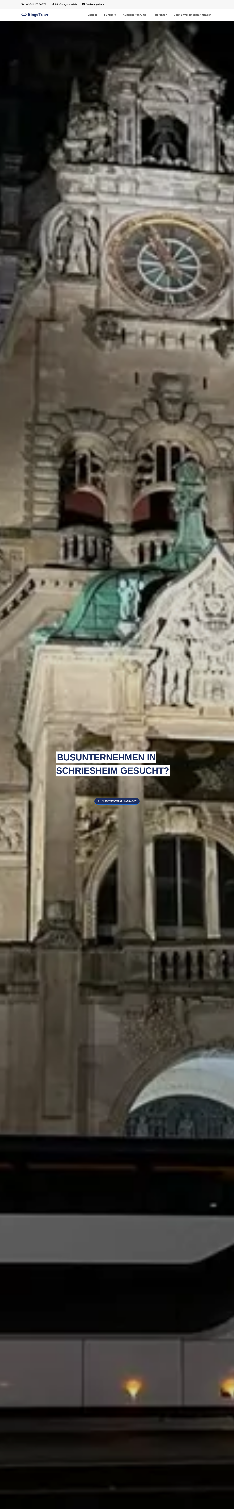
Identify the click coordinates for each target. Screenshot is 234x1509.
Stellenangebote (95, 4)
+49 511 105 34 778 (36, 4)
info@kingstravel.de (66, 4)
